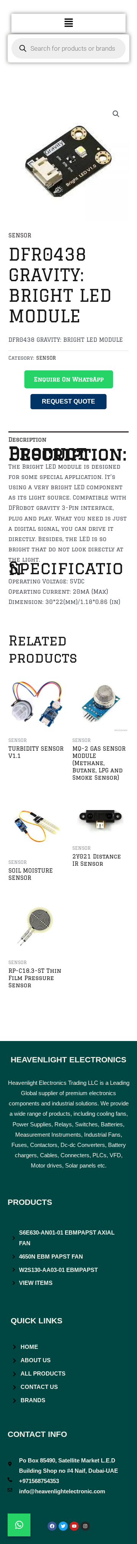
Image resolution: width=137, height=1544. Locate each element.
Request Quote (68, 401)
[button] (68, 23)
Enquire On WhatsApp (69, 379)
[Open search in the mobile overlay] (68, 48)
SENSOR (19, 235)
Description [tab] (27, 439)
